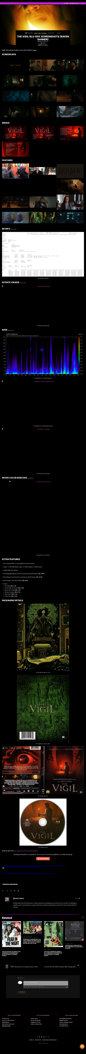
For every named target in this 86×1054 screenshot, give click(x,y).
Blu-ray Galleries (67, 1)
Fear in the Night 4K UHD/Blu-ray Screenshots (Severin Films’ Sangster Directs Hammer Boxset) (11, 953)
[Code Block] (38, 987)
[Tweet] (10, 890)
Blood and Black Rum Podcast (13, 1)
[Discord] (77, 3)
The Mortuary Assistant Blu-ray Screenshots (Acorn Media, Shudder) (74, 947)
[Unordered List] (34, 987)
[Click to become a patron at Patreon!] (43, 860)
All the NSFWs (29, 1)
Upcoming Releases (76, 1)
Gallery (3, 949)
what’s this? (22, 282)
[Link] (40, 987)
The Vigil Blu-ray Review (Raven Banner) (26, 851)
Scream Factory (29, 936)
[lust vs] (32, 927)
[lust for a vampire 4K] (53, 934)
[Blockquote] (36, 987)
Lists (25, 1)
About (81, 1)
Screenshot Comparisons (49, 1)
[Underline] (28, 987)
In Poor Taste (38, 1039)
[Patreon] (71, 3)
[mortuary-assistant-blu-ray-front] (74, 931)
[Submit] (18, 890)
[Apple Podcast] (75, 3)
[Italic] (27, 987)
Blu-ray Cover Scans (59, 1)
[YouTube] (72, 3)
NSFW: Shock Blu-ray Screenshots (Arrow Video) (24, 966)
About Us (31, 1039)
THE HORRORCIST (63, 1024)
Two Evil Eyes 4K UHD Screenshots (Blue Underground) (60, 966)
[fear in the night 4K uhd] (11, 934)
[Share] (7, 890)
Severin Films (7, 949)
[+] (43, 986)
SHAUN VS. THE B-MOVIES (8, 1020)
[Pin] (14, 890)
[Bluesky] (74, 3)
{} (41, 986)
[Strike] (30, 987)
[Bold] (25, 987)
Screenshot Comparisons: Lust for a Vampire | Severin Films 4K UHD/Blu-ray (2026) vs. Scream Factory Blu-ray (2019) (32, 941)
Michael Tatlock (18, 898)
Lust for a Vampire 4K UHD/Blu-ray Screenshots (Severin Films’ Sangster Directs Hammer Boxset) (53, 953)
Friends (21, 1)
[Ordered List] (32, 987)
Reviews (41, 1)
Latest (5, 1)
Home (2, 1)
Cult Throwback (36, 1)
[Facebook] (69, 3)
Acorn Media (67, 943)
